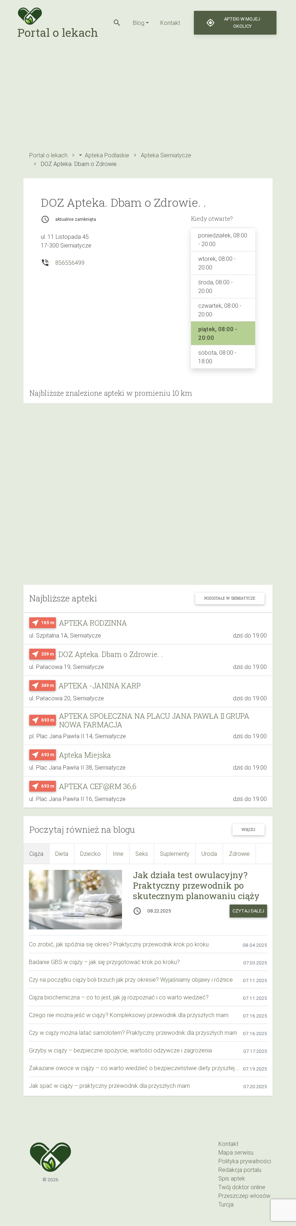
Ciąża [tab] (36, 853)
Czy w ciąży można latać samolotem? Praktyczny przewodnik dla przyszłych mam (133, 1032)
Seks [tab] (141, 853)
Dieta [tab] (61, 853)
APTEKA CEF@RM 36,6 (97, 786)
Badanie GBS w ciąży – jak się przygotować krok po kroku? (104, 962)
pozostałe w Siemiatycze (229, 598)
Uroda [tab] (209, 853)
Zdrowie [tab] (239, 853)
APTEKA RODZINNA (93, 622)
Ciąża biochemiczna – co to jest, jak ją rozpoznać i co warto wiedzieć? (119, 997)
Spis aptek (231, 1178)
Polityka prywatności (244, 1161)
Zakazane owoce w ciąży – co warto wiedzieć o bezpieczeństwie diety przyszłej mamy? (136, 1068)
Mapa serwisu (235, 1152)
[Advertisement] (148, 95)
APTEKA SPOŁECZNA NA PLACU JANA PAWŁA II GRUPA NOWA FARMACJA (154, 720)
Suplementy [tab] (175, 853)
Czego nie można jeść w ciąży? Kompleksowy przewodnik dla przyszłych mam (128, 1015)
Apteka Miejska (85, 754)
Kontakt (170, 22)
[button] (117, 22)
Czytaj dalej (248, 911)
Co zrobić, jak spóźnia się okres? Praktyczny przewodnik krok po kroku (119, 944)
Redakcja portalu (239, 1169)
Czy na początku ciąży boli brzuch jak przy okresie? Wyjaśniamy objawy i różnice (131, 979)
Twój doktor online (241, 1187)
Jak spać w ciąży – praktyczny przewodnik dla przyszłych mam (109, 1085)
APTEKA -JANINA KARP (99, 685)
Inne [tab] (118, 853)
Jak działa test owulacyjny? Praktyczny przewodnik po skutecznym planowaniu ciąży (196, 885)
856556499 (69, 262)
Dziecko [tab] (90, 853)
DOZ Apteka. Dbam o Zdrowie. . (110, 654)
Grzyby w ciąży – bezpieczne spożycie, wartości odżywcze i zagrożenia (120, 1050)
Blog (138, 22)
